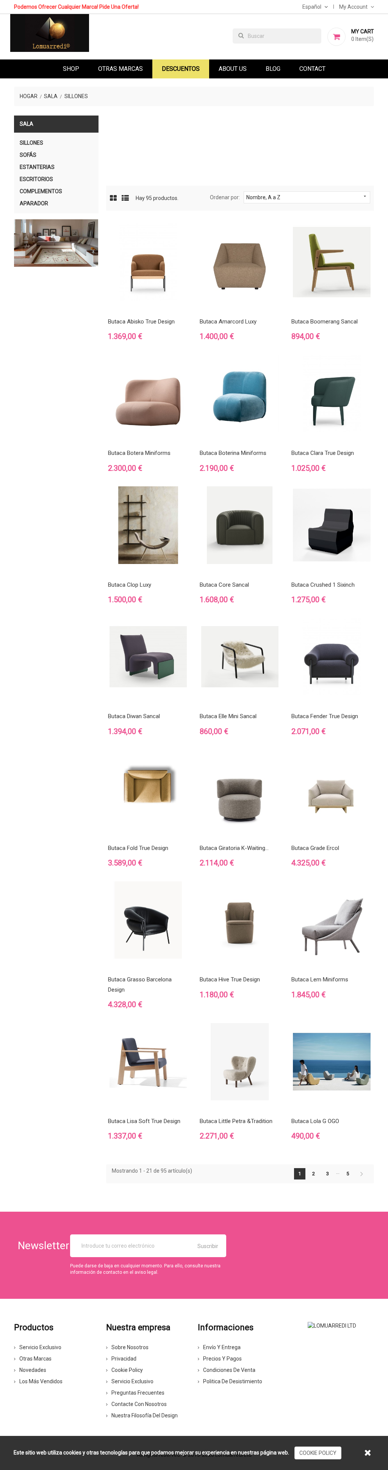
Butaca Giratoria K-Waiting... (234, 848)
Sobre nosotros (130, 1347)
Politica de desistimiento (232, 1381)
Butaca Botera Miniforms (139, 453)
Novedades (32, 1370)
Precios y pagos (222, 1359)
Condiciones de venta (229, 1370)
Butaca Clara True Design (322, 453)
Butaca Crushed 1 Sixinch (323, 584)
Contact (312, 68)
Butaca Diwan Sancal (134, 716)
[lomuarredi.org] (332, 1325)
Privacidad (123, 1359)
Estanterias (37, 167)
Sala (26, 124)
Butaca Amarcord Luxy (228, 321)
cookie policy (317, 1453)
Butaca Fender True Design (324, 716)
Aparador (34, 203)
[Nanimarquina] (56, 243)
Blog (273, 68)
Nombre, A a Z (306, 197)
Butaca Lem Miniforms (319, 979)
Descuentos (181, 68)
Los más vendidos (41, 1381)
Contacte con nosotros (139, 1404)
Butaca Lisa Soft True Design (144, 1121)
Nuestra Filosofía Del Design (144, 1415)
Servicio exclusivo (40, 1347)
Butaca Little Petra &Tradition (236, 1121)
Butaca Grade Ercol (315, 848)
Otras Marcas (120, 68)
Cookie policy (127, 1370)
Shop (71, 68)
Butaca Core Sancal (224, 584)
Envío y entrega (222, 1347)
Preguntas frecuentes (137, 1393)
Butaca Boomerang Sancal (324, 321)
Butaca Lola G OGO (315, 1121)
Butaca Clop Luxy (129, 584)
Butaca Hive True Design (230, 979)
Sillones (31, 143)
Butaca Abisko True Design (141, 321)
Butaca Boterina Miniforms (233, 453)
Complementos (41, 191)
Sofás (28, 155)
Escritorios (36, 179)
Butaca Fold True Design (138, 848)
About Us (233, 68)
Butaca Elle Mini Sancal (228, 716)
